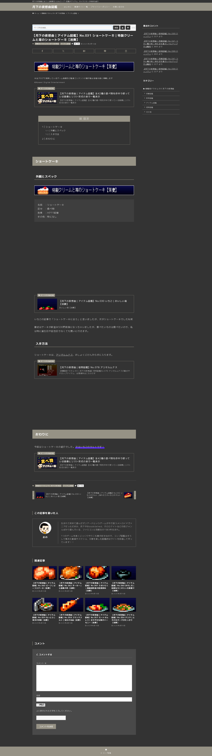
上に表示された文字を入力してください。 (54, 710)
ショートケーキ (54, 126)
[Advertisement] (84, 400)
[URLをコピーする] (126, 51)
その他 (149, 112)
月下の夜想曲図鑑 (45, 6)
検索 (116, 27)
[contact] (106, 750)
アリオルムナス (64, 354)
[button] (42, 51)
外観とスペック (58, 130)
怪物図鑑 (149, 107)
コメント (41, 663)
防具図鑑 (149, 98)
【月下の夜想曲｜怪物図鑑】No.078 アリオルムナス (88, 367)
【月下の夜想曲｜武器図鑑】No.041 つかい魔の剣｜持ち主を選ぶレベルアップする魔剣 (160, 44)
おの (45, 537)
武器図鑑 (149, 93)
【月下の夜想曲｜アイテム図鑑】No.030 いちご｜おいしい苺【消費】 (93, 302)
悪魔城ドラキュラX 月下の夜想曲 (47, 44)
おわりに (50, 138)
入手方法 (55, 134)
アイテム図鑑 (65, 44)
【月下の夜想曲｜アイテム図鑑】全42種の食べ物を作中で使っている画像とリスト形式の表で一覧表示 (94, 95)
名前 (38, 695)
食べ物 (77, 44)
